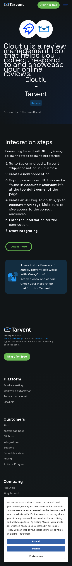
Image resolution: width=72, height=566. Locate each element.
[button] (64, 5)
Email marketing (13, 385)
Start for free (48, 5)
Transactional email (16, 396)
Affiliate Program (14, 464)
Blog (6, 425)
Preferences (36, 556)
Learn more (19, 246)
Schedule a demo (14, 453)
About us (9, 487)
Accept (36, 541)
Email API (9, 401)
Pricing (8, 458)
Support (9, 447)
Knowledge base (14, 430)
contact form (42, 338)
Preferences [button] (24, 534)
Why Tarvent (11, 493)
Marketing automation (17, 391)
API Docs (9, 436)
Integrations (11, 442)
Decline (36, 548)
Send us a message (13, 338)
